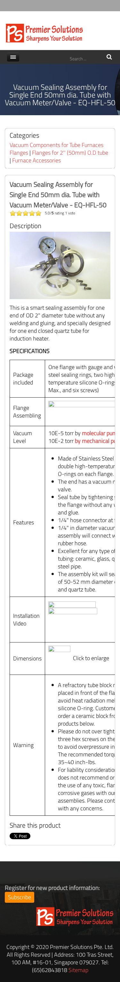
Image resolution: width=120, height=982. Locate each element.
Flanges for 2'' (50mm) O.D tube (70, 152)
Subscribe (19, 897)
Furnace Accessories (36, 160)
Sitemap (78, 970)
